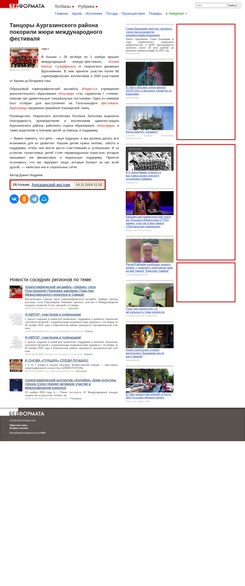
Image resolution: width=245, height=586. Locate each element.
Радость (89, 89)
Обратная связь (19, 425)
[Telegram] (34, 199)
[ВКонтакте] (14, 199)
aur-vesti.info (23, 70)
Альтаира (106, 125)
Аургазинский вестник (51, 185)
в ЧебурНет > (176, 13)
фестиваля (109, 103)
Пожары (155, 13)
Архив (77, 13)
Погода (112, 13)
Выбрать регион (19, 428)
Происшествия (133, 13)
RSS (43, 433)
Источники (94, 13)
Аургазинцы (18, 108)
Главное (61, 13)
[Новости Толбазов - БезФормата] (23, 5)
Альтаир (66, 93)
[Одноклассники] (24, 199)
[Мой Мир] (44, 199)
